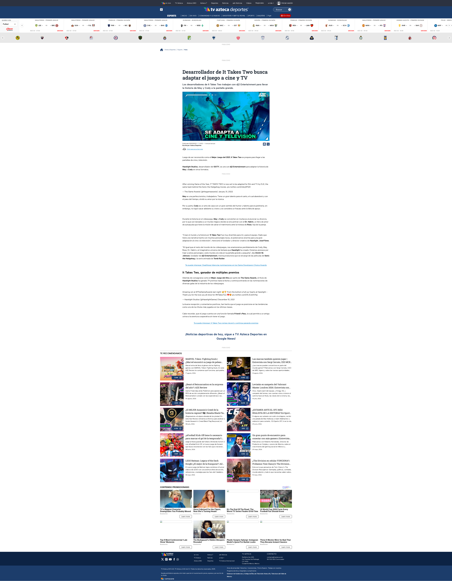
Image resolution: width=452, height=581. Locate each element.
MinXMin (60, 31)
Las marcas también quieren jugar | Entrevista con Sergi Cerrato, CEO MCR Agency (271, 361)
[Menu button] (169, 9)
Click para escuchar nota (195, 149)
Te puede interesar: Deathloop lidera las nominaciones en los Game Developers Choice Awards (226, 265)
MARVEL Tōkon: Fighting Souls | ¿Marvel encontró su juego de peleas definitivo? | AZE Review (203, 361)
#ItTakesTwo (220, 295)
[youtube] (170, 560)
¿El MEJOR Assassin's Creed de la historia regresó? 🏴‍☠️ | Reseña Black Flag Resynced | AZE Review (205, 411)
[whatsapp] (178, 560)
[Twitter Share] (268, 144)
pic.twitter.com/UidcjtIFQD (239, 187)
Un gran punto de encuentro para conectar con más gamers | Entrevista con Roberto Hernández (270, 437)
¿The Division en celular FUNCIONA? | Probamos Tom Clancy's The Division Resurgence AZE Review (271, 462)
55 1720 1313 (271, 559)
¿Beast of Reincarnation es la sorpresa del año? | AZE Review (204, 386)
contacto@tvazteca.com (275, 557)
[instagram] (166, 560)
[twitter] (162, 560)
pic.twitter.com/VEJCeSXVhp (245, 295)
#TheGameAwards (204, 292)
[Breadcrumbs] (162, 49)
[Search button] (289, 9)
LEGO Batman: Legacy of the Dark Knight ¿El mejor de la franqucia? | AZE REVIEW (205, 462)
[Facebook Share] (264, 144)
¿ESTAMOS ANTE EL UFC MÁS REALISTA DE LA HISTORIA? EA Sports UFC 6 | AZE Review (271, 411)
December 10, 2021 (226, 299)
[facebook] (174, 560)
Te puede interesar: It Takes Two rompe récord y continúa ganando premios (226, 323)
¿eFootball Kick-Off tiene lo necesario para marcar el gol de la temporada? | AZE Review (204, 437)
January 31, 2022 (225, 192)
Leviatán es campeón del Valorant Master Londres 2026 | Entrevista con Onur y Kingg (270, 386)
